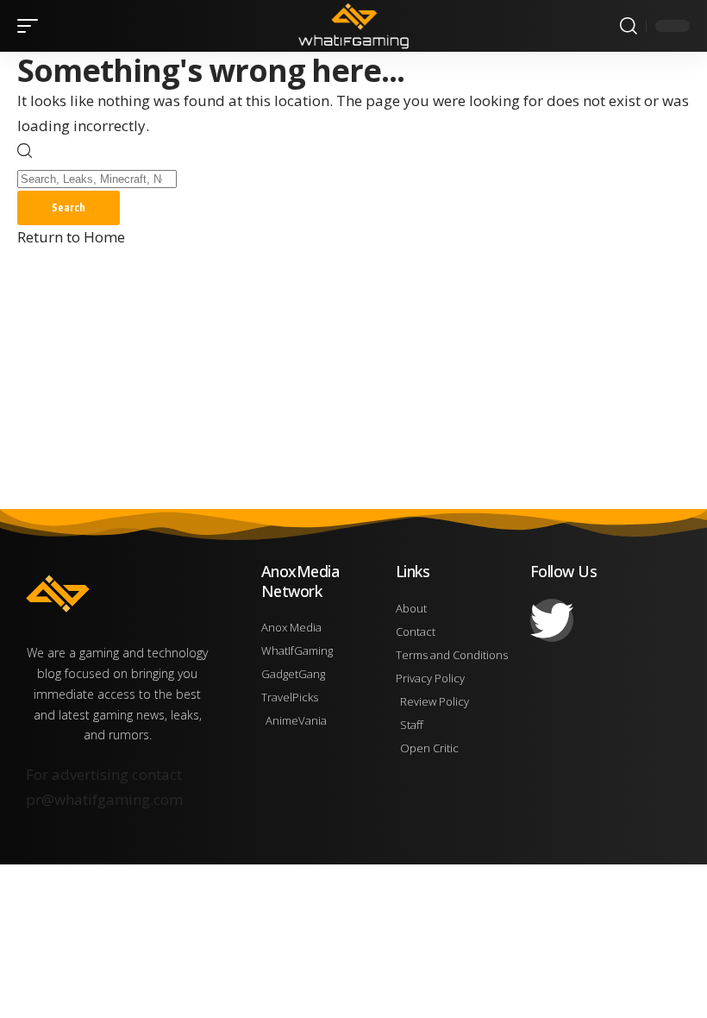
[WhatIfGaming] (353, 26)
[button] (32, 26)
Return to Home (71, 237)
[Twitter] (551, 620)
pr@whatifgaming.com (104, 799)
